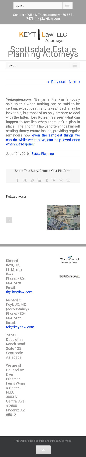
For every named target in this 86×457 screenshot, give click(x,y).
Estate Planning (43, 154)
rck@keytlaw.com (20, 327)
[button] (9, 220)
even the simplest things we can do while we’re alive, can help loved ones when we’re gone (43, 139)
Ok (43, 449)
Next (72, 82)
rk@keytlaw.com (48, 18)
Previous (58, 82)
